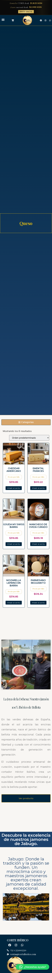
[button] (3, 19)
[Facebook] (41, 20)
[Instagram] (45, 20)
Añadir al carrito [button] (13, 488)
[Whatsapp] (22, 945)
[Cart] (12, 20)
